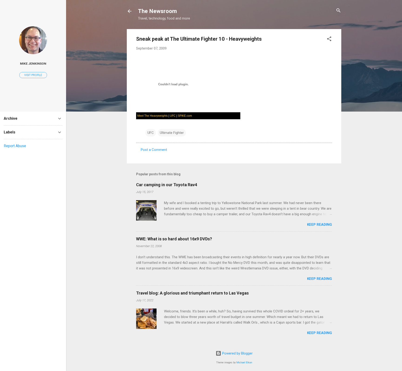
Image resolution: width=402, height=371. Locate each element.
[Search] (338, 11)
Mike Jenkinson (33, 63)
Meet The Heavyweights (152, 115)
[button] (329, 39)
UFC (173, 115)
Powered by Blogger (237, 353)
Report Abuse (15, 146)
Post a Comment (154, 150)
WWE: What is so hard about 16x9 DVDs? (174, 238)
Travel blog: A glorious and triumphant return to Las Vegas (192, 293)
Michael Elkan (244, 362)
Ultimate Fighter (172, 133)
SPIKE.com (185, 115)
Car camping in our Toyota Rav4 (166, 184)
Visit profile (33, 75)
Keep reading (319, 224)
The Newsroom (157, 11)
